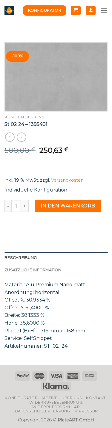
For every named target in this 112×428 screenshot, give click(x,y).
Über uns (72, 398)
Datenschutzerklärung (42, 411)
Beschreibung (20, 257)
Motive (50, 398)
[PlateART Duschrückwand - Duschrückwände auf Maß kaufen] (9, 10)
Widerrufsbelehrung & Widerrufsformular (55, 404)
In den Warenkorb (68, 206)
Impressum (86, 411)
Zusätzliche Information (32, 270)
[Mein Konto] (91, 11)
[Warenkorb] (76, 11)
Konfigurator (21, 398)
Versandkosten (67, 180)
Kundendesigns (24, 116)
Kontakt (95, 398)
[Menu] (104, 10)
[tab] (56, 258)
